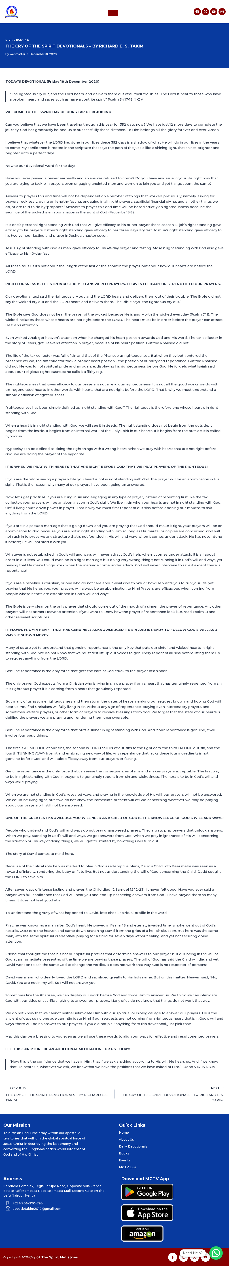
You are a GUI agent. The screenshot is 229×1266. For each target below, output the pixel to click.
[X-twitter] (205, 11)
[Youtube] (213, 11)
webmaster (17, 54)
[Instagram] (222, 11)
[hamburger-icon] (113, 13)
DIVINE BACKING (17, 40)
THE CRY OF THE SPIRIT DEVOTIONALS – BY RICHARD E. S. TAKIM (56, 1094)
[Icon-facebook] (172, 1257)
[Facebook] (197, 11)
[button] (216, 1253)
